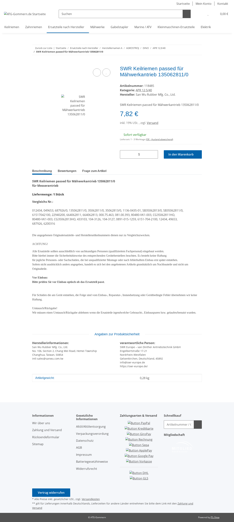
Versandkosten (91, 499)
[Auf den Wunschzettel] (106, 72)
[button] (201, 13)
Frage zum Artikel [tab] (94, 170)
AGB (79, 448)
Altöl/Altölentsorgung (91, 427)
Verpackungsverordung (92, 434)
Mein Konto (204, 4)
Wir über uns (41, 423)
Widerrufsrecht (86, 469)
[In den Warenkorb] (35, 64)
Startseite (183, 4)
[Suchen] (187, 14)
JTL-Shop (215, 517)
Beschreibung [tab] (42, 170)
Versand (152, 123)
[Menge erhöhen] (154, 154)
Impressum (84, 455)
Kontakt (222, 4)
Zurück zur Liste (43, 48)
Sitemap (38, 444)
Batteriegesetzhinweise (92, 462)
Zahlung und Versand (47, 430)
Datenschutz (84, 441)
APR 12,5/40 (144, 90)
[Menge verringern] (124, 154)
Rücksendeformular (45, 437)
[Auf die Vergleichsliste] (97, 72)
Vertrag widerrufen (51, 493)
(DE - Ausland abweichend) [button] (159, 139)
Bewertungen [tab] (67, 170)
